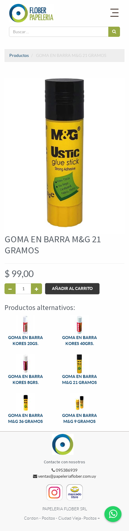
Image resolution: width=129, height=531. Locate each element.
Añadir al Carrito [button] (72, 288)
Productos (19, 55)
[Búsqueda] (114, 32)
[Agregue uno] (36, 288)
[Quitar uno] (10, 288)
